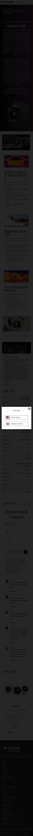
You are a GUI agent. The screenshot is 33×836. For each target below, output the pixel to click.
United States (15, 417)
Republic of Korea (17, 424)
